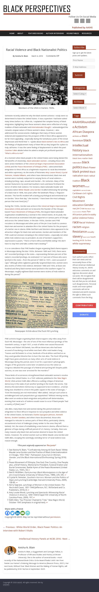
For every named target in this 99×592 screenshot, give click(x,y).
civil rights (87, 193)
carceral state (86, 190)
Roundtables (73, 33)
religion (85, 227)
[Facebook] (7, 513)
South (93, 237)
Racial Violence (87, 222)
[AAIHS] (40, 4)
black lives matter (80, 158)
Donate (84, 315)
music (84, 211)
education (78, 205)
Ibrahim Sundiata (18, 417)
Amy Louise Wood (53, 172)
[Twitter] (12, 513)
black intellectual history (82, 145)
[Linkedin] (17, 513)
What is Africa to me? (14, 153)
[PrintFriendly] (27, 513)
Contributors (84, 305)
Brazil (87, 187)
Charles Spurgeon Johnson (44, 414)
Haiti (74, 208)
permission (55, 517)
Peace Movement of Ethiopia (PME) (32, 166)
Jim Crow (80, 208)
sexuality (90, 232)
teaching (76, 240)
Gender (88, 205)
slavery (78, 236)
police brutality (89, 214)
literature (88, 209)
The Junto (50, 445)
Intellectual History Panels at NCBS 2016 (44, 538)
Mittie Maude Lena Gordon (29, 189)
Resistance (80, 231)
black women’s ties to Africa (53, 141)
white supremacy (81, 243)
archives (76, 136)
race (76, 222)
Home (11, 33)
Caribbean (77, 193)
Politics (90, 218)
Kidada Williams (19, 175)
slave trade (86, 237)
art (80, 136)
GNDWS (6, 585)
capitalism (77, 190)
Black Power (89, 167)
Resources (87, 33)
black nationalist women (37, 161)
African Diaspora (83, 132)
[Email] (22, 513)
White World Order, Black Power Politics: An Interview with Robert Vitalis (32, 529)
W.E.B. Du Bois (85, 240)
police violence (80, 217)
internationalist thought (41, 127)
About (20, 33)
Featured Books (35, 33)
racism (77, 227)
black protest (81, 171)
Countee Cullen (11, 150)
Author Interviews (55, 33)
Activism (80, 127)
